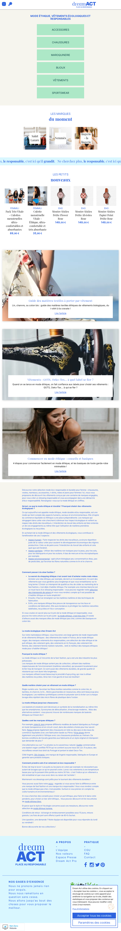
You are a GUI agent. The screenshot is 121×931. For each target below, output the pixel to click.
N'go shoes (79, 732)
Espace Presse (66, 857)
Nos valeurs (64, 853)
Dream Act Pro (66, 860)
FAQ (87, 853)
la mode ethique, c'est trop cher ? (72, 616)
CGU (87, 850)
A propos (63, 842)
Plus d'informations (80, 909)
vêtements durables (81, 779)
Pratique (91, 842)
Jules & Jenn (39, 724)
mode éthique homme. (43, 808)
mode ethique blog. (33, 801)
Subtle (79, 745)
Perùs (29, 730)
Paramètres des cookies (94, 922)
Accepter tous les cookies (94, 915)
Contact (89, 857)
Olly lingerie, (39, 755)
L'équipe (62, 850)
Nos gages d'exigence (26, 881)
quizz (50, 783)
